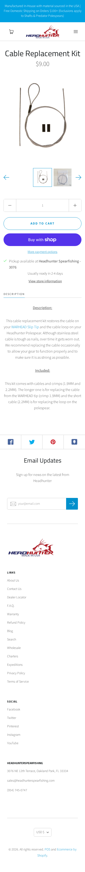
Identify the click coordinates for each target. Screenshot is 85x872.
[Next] (78, 177)
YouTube (12, 743)
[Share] (10, 442)
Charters (12, 656)
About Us (13, 580)
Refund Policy (16, 622)
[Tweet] (31, 442)
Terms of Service (18, 681)
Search (11, 639)
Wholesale (14, 648)
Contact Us (14, 589)
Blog (10, 631)
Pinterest (13, 726)
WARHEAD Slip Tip (25, 327)
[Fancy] (74, 442)
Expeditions (15, 664)
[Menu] (75, 32)
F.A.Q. (10, 605)
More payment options (42, 252)
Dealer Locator (16, 597)
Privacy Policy (16, 673)
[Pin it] (53, 442)
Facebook (13, 709)
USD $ (40, 832)
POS (47, 849)
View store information (45, 281)
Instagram (13, 734)
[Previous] (6, 177)
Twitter (11, 718)
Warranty (13, 614)
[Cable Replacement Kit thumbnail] (42, 177)
